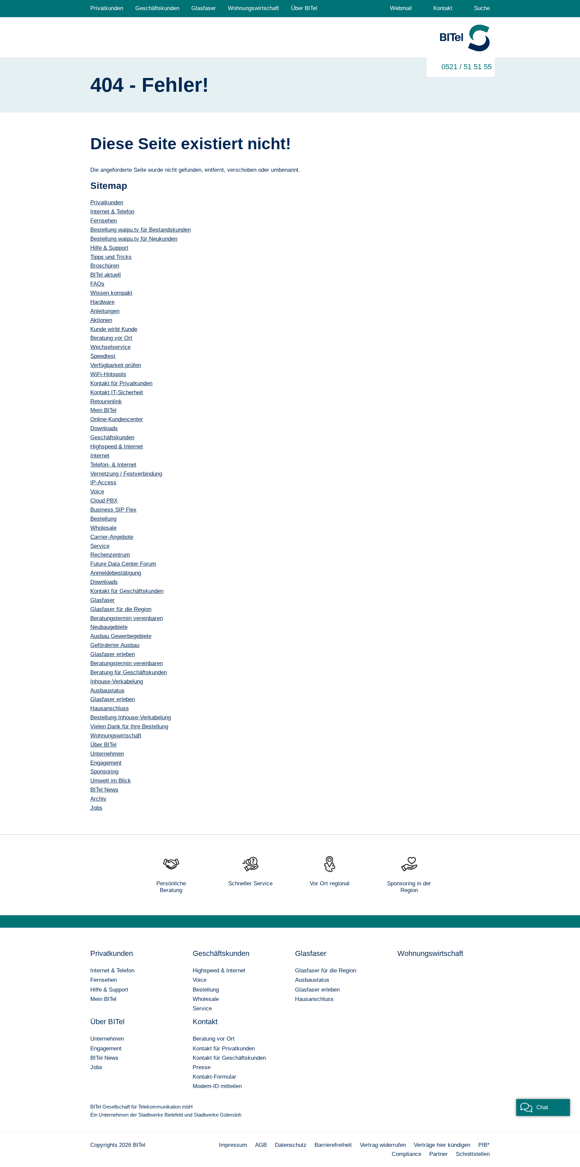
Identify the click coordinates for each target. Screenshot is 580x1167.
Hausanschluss (314, 999)
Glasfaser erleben (317, 990)
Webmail (401, 8)
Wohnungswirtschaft (253, 8)
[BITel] (465, 38)
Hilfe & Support (109, 990)
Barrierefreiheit (333, 1145)
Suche (482, 8)
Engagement (106, 1048)
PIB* (484, 1145)
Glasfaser (203, 8)
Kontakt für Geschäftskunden (229, 1058)
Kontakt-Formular (214, 1077)
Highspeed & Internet (219, 970)
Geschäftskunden (157, 8)
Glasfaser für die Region (325, 970)
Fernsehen (103, 980)
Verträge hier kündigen (442, 1145)
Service (202, 1008)
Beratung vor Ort (214, 1039)
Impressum (233, 1145)
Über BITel (304, 8)
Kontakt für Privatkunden (224, 1048)
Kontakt (442, 8)
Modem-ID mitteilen (217, 1086)
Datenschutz (290, 1145)
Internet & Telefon (112, 970)
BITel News (104, 1058)
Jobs (96, 1067)
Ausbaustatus (312, 980)
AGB (261, 1145)
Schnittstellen (473, 1154)
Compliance (406, 1154)
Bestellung (206, 990)
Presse (201, 1067)
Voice (199, 980)
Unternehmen (107, 1039)
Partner (438, 1154)
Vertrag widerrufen (383, 1145)
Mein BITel (103, 999)
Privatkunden (106, 8)
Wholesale (206, 999)
